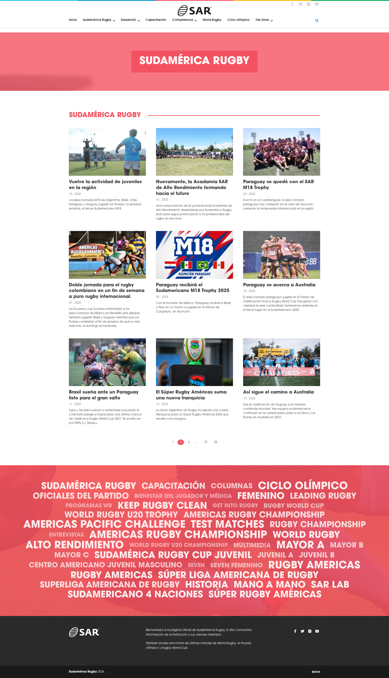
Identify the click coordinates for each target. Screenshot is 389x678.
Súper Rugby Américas (265, 595)
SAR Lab (330, 585)
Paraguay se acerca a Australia (279, 285)
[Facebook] (292, 3)
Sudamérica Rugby (97, 20)
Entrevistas (66, 535)
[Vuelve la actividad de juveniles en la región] (107, 152)
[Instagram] (308, 3)
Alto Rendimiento (75, 546)
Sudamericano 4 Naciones (135, 595)
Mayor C (71, 555)
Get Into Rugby (235, 506)
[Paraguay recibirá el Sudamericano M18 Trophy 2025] (194, 255)
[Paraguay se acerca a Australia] (281, 255)
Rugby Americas (314, 566)
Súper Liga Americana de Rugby (238, 575)
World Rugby (212, 20)
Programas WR (88, 506)
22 (215, 442)
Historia (206, 585)
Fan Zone (262, 20)
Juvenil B (317, 555)
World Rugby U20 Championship (178, 545)
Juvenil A (275, 555)
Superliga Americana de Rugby (110, 585)
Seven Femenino (236, 566)
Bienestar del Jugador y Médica (183, 496)
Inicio (73, 20)
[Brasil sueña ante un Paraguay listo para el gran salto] (107, 362)
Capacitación (156, 20)
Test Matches (227, 525)
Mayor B (346, 545)
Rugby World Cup (294, 506)
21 (206, 442)
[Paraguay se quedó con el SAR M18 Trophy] (281, 152)
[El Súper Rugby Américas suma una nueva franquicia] (194, 362)
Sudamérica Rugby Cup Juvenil (173, 555)
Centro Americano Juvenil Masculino (105, 565)
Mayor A (300, 546)
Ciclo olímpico (239, 20)
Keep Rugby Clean (162, 506)
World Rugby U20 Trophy (121, 515)
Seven (196, 565)
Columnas (231, 486)
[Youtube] (316, 3)
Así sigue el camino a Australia (278, 392)
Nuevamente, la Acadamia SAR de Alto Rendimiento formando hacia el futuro (192, 188)
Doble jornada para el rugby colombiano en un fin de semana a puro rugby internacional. (106, 291)
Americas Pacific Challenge (104, 525)
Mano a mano (270, 585)
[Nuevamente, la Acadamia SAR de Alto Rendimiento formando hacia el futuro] (194, 152)
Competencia (182, 20)
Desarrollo (128, 20)
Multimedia (252, 546)
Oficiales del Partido (81, 497)
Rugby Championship (318, 525)
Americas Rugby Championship (254, 515)
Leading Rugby (323, 497)
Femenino (260, 496)
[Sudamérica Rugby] (194, 10)
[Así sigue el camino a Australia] (281, 362)
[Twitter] (300, 3)
